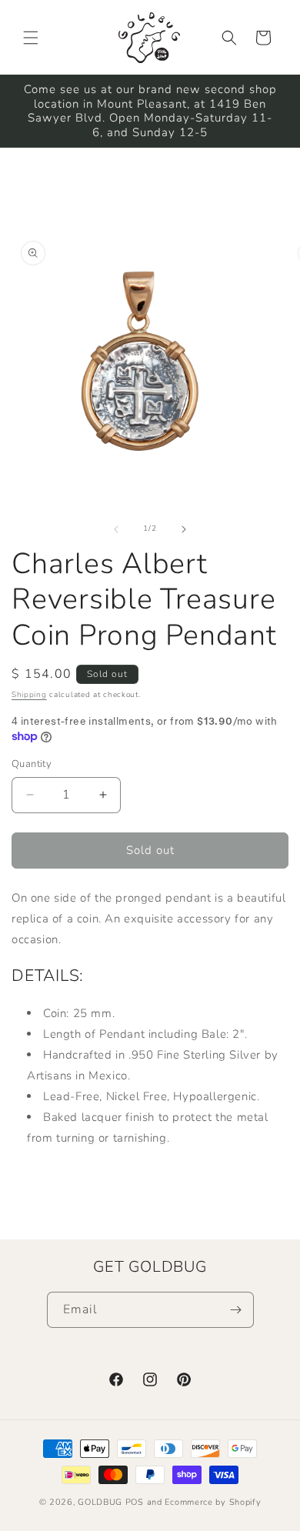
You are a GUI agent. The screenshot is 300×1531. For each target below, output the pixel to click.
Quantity (32, 764)
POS (134, 1502)
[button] (31, 38)
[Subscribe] (236, 1310)
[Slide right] (184, 529)
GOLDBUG (100, 1502)
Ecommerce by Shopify (213, 1502)
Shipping (29, 694)
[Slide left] (116, 529)
